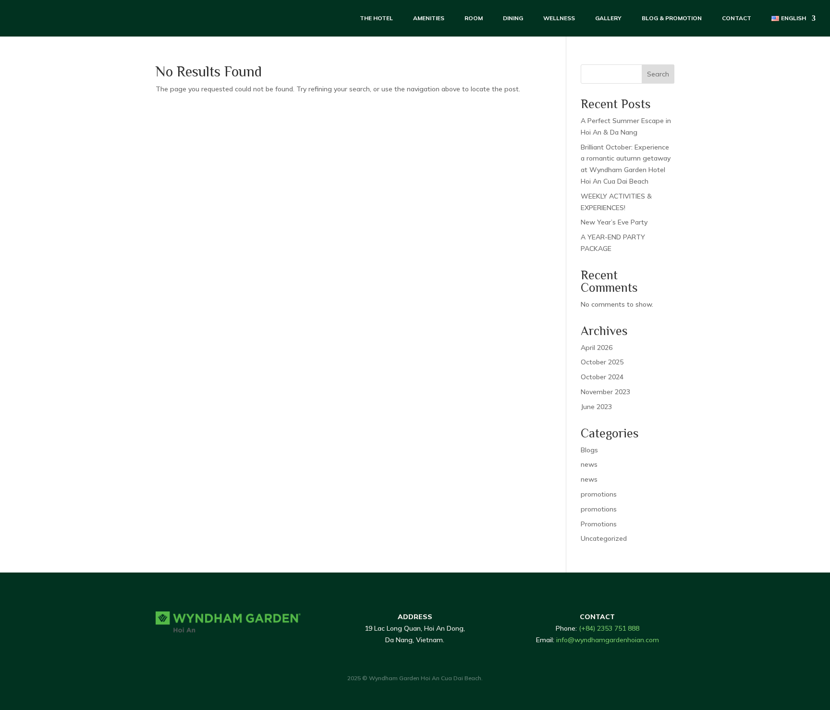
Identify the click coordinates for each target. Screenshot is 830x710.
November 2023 (605, 391)
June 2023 (596, 406)
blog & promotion (672, 18)
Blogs (589, 450)
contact (736, 18)
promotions (599, 494)
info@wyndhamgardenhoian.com (607, 639)
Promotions (599, 524)
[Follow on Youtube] (216, 648)
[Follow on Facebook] (158, 648)
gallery (608, 18)
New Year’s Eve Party (614, 222)
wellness (559, 18)
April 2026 (596, 347)
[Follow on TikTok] (177, 648)
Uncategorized (604, 538)
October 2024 (602, 377)
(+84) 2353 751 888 (609, 628)
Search (658, 74)
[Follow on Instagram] (197, 648)
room (473, 18)
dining (513, 18)
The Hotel (376, 18)
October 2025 (602, 362)
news (589, 464)
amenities (428, 18)
